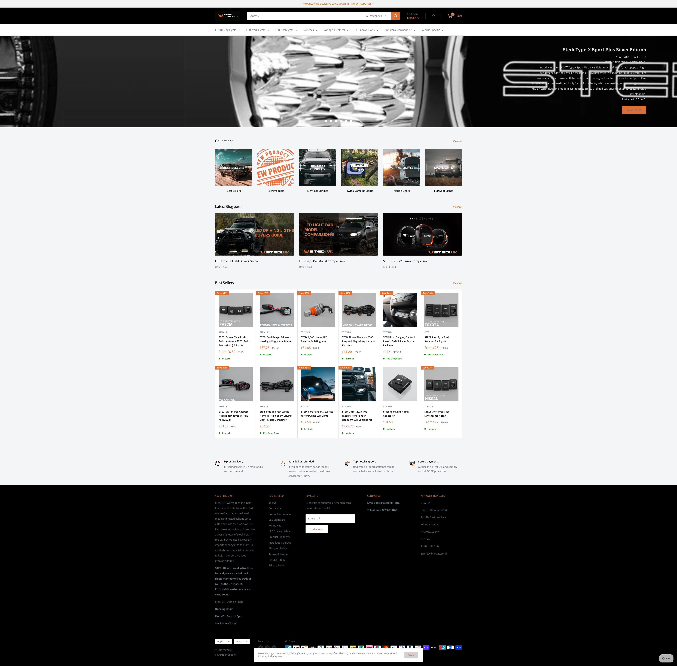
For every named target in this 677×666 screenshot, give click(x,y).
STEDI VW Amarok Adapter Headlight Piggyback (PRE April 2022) (233, 416)
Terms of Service (278, 554)
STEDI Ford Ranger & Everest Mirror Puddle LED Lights (317, 413)
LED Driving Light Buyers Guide (236, 261)
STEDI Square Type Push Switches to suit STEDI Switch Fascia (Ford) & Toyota (235, 341)
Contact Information (280, 514)
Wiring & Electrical (334, 30)
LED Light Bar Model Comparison (322, 261)
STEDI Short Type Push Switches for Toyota (436, 339)
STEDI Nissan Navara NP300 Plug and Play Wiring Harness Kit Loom (358, 341)
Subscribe (317, 529)
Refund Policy (277, 560)
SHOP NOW (450, 110)
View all (458, 141)
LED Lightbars (277, 520)
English (220, 641)
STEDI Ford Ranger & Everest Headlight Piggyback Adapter (276, 339)
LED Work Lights (255, 30)
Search (273, 502)
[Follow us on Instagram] (267, 647)
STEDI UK (428, 332)
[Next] (462, 168)
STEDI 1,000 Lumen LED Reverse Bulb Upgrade (314, 339)
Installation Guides (280, 542)
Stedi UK (223, 332)
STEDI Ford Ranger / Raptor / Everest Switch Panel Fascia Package (399, 341)
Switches (308, 30)
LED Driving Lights (225, 30)
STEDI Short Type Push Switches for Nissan (436, 413)
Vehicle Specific (431, 30)
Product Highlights (280, 537)
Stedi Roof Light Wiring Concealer (396, 413)
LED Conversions (365, 30)
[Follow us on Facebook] (260, 647)
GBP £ (239, 641)
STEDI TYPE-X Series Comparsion (406, 261)
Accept (411, 654)
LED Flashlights (284, 30)
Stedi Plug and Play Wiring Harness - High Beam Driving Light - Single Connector (276, 416)
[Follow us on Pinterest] (274, 647)
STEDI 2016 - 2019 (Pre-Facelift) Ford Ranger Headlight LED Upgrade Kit (357, 416)
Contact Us (275, 508)
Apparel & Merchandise (398, 30)
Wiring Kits (275, 525)
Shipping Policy (278, 548)
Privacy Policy (277, 565)
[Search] (395, 16)
